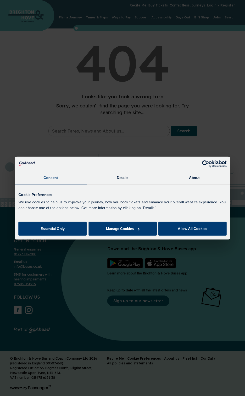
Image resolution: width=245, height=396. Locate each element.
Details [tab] (122, 177)
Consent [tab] (51, 177)
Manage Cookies (120, 229)
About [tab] (194, 177)
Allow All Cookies (192, 229)
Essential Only (52, 229)
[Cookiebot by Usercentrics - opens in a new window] (206, 163)
